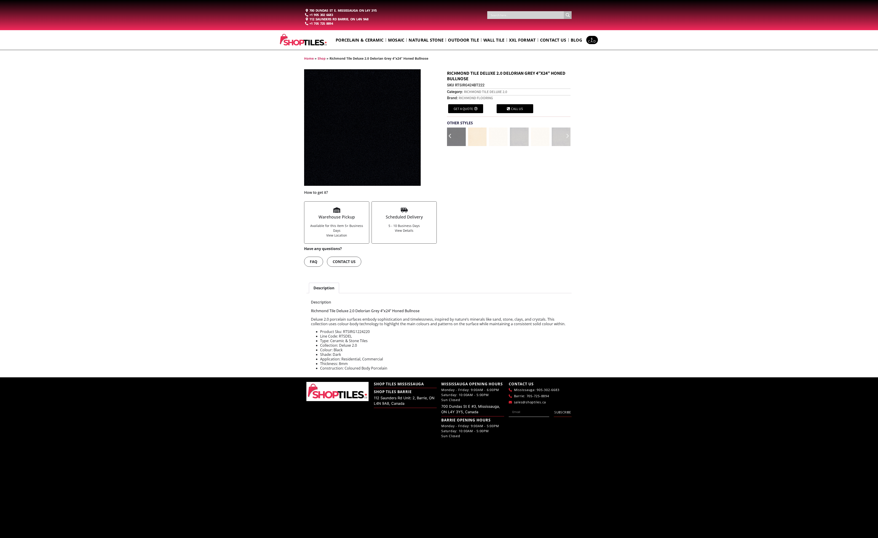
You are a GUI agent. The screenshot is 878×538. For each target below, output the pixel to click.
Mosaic (396, 40)
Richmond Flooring (476, 98)
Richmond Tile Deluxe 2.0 (485, 91)
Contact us (553, 40)
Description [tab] (324, 287)
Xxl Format (522, 40)
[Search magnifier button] (568, 15)
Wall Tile (494, 40)
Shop (322, 58)
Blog (576, 40)
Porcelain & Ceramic (360, 40)
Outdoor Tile (463, 40)
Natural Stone (426, 40)
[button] (450, 136)
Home (309, 58)
